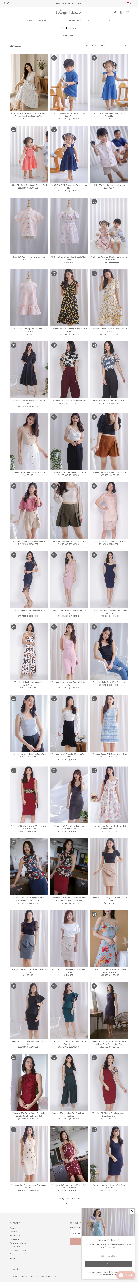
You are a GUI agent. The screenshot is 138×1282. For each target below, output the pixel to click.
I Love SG (106, 21)
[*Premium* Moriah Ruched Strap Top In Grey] (29, 723)
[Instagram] (4, 3)
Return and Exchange (18, 1243)
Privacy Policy (15, 1247)
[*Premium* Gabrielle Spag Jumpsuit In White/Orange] (29, 651)
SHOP (56, 21)
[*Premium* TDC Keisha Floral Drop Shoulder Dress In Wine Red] (109, 1082)
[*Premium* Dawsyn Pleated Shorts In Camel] (109, 441)
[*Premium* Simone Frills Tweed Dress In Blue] (109, 723)
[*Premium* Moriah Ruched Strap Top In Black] (109, 651)
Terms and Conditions (18, 1250)
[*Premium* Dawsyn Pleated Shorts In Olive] (69, 510)
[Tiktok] (7, 3)
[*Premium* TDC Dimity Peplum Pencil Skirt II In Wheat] (69, 938)
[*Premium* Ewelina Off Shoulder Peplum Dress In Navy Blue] (109, 579)
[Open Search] (115, 12)
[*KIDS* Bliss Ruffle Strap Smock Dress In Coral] (29, 154)
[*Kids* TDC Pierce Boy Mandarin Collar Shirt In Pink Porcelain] (109, 226)
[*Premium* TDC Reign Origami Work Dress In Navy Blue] (109, 1154)
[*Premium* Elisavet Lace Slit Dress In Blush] (109, 510)
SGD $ (132, 3)
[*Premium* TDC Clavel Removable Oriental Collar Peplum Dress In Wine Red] (69, 866)
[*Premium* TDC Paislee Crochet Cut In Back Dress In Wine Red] (69, 1154)
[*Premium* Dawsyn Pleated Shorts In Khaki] (29, 510)
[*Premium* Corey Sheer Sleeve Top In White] (69, 441)
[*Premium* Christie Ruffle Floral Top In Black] (69, 369)
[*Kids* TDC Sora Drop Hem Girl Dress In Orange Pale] (29, 297)
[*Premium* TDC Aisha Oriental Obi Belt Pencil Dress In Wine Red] (29, 794)
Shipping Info (15, 1235)
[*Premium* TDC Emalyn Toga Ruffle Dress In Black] (29, 1010)
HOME (29, 21)
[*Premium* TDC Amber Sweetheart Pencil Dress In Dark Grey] (69, 794)
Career (12, 1258)
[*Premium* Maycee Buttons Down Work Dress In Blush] (69, 651)
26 (71, 1204)
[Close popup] (132, 1211)
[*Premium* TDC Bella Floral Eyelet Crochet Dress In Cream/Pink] (109, 794)
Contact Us (14, 1232)
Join (108, 1264)
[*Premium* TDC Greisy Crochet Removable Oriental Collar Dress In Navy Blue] (109, 1010)
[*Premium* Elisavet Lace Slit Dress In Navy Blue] (29, 579)
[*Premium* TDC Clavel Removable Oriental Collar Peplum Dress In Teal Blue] (29, 866)
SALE (90, 21)
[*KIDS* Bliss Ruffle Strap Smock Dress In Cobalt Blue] (109, 82)
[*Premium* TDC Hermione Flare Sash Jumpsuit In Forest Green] (69, 1082)
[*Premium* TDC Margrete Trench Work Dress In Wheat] (29, 1154)
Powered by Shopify (48, 1276)
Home (65, 35)
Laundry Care (15, 1239)
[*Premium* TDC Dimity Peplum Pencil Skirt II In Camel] (109, 866)
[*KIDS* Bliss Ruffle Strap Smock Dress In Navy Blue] (69, 154)
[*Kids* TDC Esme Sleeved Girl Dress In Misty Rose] (69, 226)
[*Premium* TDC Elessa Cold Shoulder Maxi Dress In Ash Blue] (109, 938)
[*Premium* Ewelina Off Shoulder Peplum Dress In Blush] (69, 579)
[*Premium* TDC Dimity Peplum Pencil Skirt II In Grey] (29, 938)
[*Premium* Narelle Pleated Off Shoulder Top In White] (69, 723)
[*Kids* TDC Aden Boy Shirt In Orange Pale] (29, 226)
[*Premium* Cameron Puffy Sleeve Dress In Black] (29, 369)
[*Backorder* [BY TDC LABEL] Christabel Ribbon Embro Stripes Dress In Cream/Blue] (29, 82)
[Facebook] (1, 3)
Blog (11, 1254)
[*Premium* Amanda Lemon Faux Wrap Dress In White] (109, 297)
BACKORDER (74, 21)
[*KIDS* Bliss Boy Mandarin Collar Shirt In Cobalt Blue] (69, 82)
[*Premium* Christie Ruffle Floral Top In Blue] (109, 369)
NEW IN (42, 21)
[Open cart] (126, 12)
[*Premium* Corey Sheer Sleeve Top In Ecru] (29, 441)
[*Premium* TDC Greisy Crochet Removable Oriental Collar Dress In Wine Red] (29, 1082)
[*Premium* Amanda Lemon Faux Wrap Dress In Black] (69, 297)
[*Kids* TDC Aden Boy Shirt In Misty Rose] (109, 154)
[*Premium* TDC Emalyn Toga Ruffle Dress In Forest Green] (69, 1010)
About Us (13, 1228)
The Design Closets (31, 1276)
